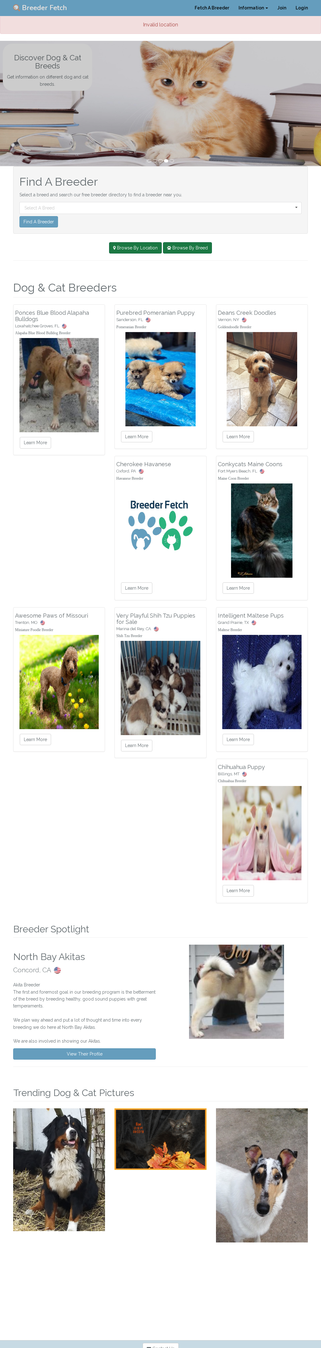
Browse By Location (137, 247)
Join (281, 7)
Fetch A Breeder (212, 7)
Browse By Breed (189, 247)
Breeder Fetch (43, 8)
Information (252, 7)
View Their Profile (85, 1053)
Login (302, 7)
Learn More (35, 442)
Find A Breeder (39, 221)
